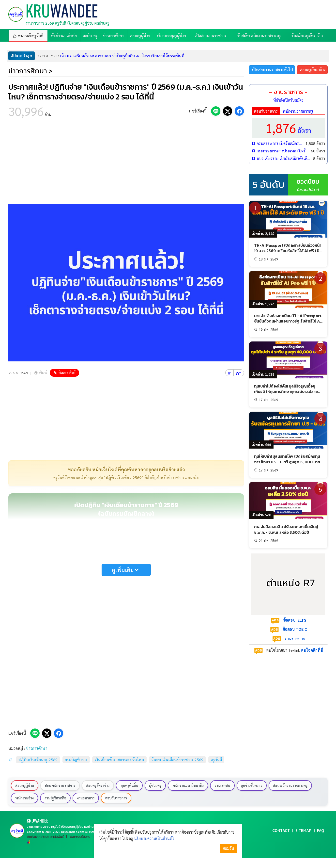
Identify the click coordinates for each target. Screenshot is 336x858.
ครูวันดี (216, 759)
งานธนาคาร (85, 798)
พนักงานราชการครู (298, 111)
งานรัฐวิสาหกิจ (55, 798)
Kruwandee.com (72, 831)
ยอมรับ (228, 848)
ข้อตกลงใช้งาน (80, 836)
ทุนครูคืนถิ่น (129, 785)
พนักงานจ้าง (24, 798)
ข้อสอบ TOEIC (294, 629)
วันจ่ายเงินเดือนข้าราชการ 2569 (177, 759)
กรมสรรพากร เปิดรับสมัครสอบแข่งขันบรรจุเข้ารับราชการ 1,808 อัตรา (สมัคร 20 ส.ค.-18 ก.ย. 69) (280, 143)
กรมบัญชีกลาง (76, 759)
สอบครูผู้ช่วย (24, 785)
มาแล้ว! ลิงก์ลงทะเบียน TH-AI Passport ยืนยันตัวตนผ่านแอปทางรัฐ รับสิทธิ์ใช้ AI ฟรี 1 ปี (287, 321)
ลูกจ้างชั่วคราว (251, 785)
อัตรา (288, 127)
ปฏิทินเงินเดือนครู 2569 (38, 759)
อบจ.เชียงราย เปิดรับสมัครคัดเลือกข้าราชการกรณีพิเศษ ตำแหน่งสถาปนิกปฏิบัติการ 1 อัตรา (284, 158)
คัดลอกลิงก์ (67, 372)
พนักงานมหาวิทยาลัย (188, 785)
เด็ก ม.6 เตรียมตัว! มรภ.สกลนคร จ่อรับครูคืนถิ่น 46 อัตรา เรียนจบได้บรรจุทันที (110, 55)
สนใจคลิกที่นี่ (312, 650)
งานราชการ (295, 638)
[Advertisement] (126, 162)
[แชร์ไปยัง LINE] (215, 111)
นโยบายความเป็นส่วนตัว (154, 838)
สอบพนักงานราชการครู (290, 785)
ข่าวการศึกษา (36, 748)
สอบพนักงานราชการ (60, 785)
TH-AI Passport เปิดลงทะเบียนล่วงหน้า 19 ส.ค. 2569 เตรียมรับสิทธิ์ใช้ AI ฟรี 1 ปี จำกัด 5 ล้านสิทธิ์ (287, 250)
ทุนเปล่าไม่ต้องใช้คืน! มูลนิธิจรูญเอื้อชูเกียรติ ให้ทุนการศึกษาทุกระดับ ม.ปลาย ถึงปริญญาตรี (286, 391)
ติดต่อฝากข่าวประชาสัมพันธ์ (45, 836)
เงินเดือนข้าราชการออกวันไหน (119, 759)
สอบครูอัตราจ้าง (312, 69)
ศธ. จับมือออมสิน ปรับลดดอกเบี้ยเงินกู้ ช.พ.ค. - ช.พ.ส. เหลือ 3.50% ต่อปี (286, 529)
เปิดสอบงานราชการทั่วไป (272, 69)
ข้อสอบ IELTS (294, 620)
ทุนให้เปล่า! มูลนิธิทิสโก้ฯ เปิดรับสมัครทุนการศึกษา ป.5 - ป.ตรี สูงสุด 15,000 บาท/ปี (288, 461)
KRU (37, 820)
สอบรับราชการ (266, 111)
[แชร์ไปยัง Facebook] (239, 111)
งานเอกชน (222, 785)
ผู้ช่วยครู (155, 785)
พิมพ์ (43, 372)
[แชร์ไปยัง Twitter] (227, 111)
